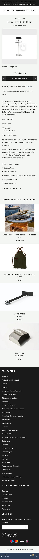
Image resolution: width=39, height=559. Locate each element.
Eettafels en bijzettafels (10, 380)
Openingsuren (7, 494)
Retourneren (6, 509)
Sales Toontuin (7, 473)
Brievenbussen (7, 448)
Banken (4, 387)
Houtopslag (6, 412)
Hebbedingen (7, 452)
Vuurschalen (6, 423)
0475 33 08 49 (29, 175)
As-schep (19, 354)
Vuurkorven (6, 419)
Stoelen (4, 384)
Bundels (5, 376)
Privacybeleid (7, 502)
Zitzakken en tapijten (9, 398)
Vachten (5, 459)
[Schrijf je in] (25, 527)
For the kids (6, 462)
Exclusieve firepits (8, 405)
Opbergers (6, 441)
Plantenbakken (7, 434)
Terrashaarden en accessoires (13, 416)
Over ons (5, 491)
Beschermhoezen (8, 480)
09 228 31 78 (18, 175)
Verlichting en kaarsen (10, 430)
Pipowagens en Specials (10, 466)
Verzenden (6, 505)
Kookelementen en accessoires (13, 409)
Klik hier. (30, 86)
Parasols (5, 402)
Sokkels (5, 427)
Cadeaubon (6, 470)
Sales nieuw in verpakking (11, 477)
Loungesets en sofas (9, 394)
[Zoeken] (36, 555)
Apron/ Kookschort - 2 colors (19, 275)
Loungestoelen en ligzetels (11, 391)
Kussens (5, 455)
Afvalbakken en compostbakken (14, 437)
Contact (5, 498)
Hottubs (5, 445)
